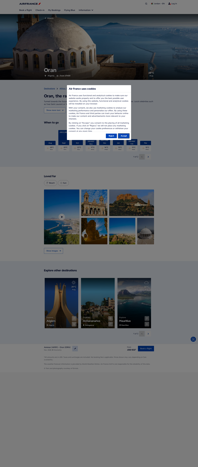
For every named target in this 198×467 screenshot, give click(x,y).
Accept (124, 136)
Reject (111, 136)
